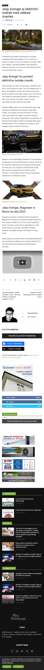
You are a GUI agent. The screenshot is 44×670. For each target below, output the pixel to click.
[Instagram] (17, 651)
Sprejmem (7, 666)
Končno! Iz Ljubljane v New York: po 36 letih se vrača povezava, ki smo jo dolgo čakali (28, 598)
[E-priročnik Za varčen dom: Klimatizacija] (8, 502)
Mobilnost (5, 5)
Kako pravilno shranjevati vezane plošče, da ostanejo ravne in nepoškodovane (27, 545)
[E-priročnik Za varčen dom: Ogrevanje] (8, 513)
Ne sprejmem (18, 666)
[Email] (29, 280)
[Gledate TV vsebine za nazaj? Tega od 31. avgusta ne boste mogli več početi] (8, 557)
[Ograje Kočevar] (18, 446)
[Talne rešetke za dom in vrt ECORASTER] (18, 483)
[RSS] (22, 651)
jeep (35, 51)
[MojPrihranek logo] (22, 616)
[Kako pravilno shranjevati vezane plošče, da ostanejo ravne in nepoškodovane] (8, 546)
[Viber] (39, 280)
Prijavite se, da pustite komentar (22, 336)
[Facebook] (10, 280)
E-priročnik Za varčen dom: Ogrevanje (28, 510)
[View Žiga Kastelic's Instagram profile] (22, 317)
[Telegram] (34, 280)
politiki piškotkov (7, 663)
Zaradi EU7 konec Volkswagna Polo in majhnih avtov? (32, 295)
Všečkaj (38, 397)
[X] (15, 280)
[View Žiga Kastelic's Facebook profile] (22, 314)
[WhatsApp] (20, 280)
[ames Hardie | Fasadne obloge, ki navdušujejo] (17, 391)
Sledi (39, 402)
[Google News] (32, 651)
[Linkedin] (25, 280)
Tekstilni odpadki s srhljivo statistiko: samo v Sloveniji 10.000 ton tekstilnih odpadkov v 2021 (11, 296)
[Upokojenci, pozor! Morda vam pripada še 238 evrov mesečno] (8, 577)
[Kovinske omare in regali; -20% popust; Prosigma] (18, 470)
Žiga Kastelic (9, 20)
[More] (26, 25)
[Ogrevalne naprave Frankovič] (18, 458)
